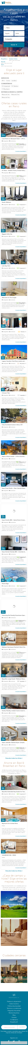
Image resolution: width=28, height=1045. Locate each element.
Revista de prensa (14, 1013)
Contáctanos (14, 1020)
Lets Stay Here (6, 266)
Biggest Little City (7, 234)
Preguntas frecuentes (14, 1010)
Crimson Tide (6, 393)
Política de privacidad (14, 1006)
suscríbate (22, 1027)
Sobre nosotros (14, 1004)
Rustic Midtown (6, 202)
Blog (14, 1015)
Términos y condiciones (14, 1008)
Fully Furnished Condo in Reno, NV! (12, 424)
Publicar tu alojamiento (14, 1001)
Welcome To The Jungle (9, 297)
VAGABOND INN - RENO (9, 855)
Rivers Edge (5, 583)
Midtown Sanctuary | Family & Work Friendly (15, 647)
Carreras (14, 1017)
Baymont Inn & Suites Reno (10, 823)
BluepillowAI (14, 1022)
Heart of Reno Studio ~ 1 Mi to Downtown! (14, 456)
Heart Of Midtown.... (8, 329)
